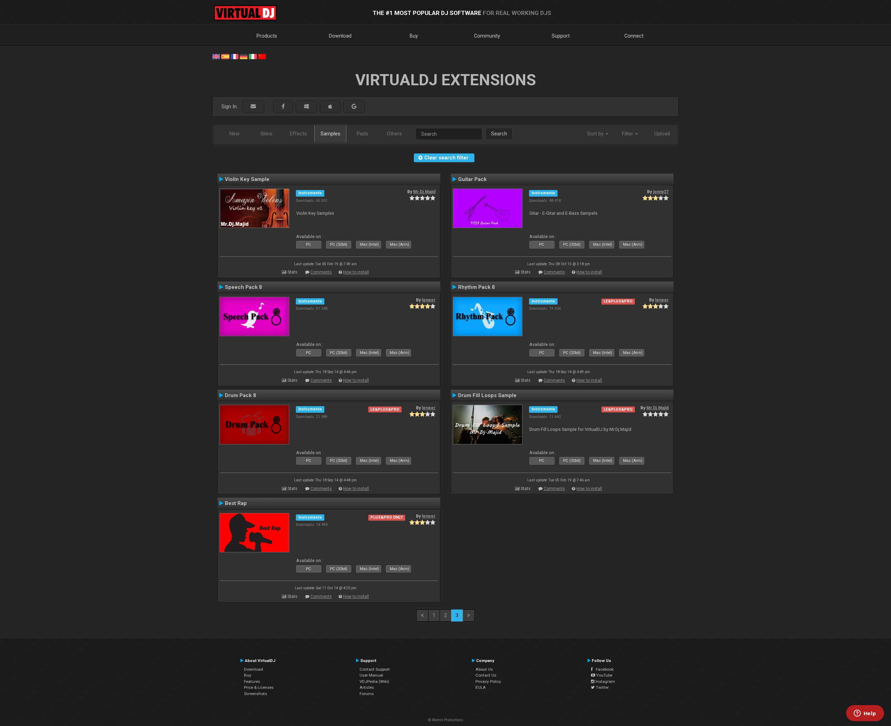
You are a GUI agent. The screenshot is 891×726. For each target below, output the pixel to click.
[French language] (234, 56)
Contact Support (375, 669)
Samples (330, 134)
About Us (484, 669)
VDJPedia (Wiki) (374, 681)
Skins (266, 134)
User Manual (371, 675)
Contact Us (485, 675)
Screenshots (255, 693)
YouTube (603, 675)
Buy (414, 36)
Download (340, 36)
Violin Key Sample (247, 179)
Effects (298, 134)
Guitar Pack (472, 179)
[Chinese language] (262, 56)
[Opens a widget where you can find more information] (865, 714)
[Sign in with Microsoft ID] (306, 107)
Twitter (602, 687)
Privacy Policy (488, 681)
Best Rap (236, 503)
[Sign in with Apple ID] (330, 107)
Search (499, 134)
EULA (480, 687)
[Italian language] (253, 56)
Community (487, 36)
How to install (356, 272)
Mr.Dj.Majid (424, 191)
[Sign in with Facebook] (283, 107)
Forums (367, 693)
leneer (428, 300)
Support (561, 36)
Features (252, 681)
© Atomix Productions (445, 720)
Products (267, 36)
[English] (216, 56)
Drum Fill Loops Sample (487, 395)
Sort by (596, 134)
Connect (634, 36)
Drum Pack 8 (240, 395)
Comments (321, 272)
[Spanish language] (225, 56)
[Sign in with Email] (253, 107)
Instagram (604, 681)
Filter (628, 134)
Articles (367, 687)
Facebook (603, 669)
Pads (362, 134)
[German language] (243, 56)
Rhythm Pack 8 (476, 287)
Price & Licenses (259, 687)
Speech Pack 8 (243, 287)
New (234, 134)
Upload (662, 134)
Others (394, 134)
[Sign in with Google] (354, 107)
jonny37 (661, 191)
